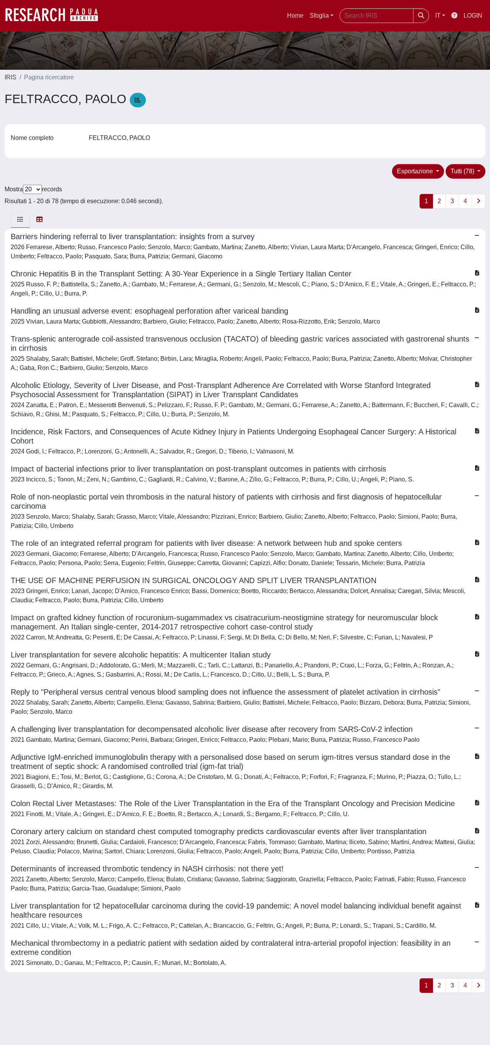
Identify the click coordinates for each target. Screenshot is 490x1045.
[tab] (20, 220)
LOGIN (473, 15)
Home (295, 15)
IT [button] (438, 15)
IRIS (10, 77)
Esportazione (415, 171)
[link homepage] (55, 16)
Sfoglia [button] (319, 15)
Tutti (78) (463, 171)
